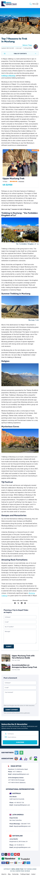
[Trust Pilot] (24, 858)
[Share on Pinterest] (25, 603)
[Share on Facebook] (14, 603)
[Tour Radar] (16, 752)
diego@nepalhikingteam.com (22, 826)
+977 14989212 (17, 771)
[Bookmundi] (21, 752)
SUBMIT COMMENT (11, 710)
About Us (3, 874)
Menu (34, 4)
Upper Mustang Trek (13, 178)
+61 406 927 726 (19, 802)
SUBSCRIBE (20, 742)
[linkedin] (12, 854)
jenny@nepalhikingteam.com (22, 847)
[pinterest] (18, 854)
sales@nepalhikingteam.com (20, 774)
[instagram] (9, 854)
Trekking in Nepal (24, 874)
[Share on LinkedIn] (21, 603)
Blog (9, 874)
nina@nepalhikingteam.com (22, 805)
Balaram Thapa (27, 45)
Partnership (15, 874)
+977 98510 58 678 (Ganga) (16, 780)
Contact (33, 874)
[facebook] (2, 854)
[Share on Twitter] (18, 603)
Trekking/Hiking (27, 48)
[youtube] (15, 854)
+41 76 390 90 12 (19, 845)
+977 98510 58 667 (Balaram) (16, 782)
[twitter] (6, 854)
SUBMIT (8, 646)
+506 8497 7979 (25, 823)
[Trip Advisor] (8, 858)
